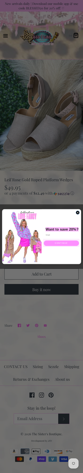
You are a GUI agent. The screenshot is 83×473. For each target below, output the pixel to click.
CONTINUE (61, 243)
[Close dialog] (77, 212)
